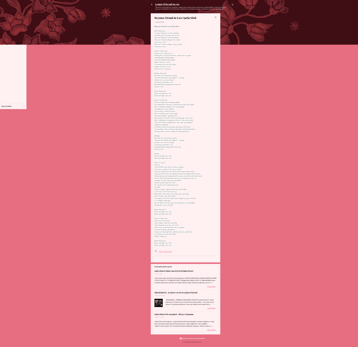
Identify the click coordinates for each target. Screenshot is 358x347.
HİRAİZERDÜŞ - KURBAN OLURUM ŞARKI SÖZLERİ (175, 293)
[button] (215, 17)
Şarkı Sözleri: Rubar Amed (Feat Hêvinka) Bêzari (173, 271)
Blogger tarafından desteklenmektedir (193, 338)
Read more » (212, 287)
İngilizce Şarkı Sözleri (165, 252)
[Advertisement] (228, 41)
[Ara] (232, 5)
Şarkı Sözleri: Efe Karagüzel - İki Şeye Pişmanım (173, 314)
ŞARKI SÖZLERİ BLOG (167, 4)
